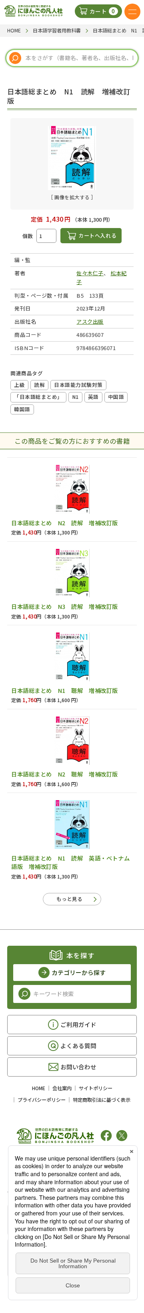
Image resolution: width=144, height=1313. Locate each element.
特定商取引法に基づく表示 (101, 1099)
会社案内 (62, 1088)
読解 (39, 384)
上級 (19, 384)
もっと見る (69, 899)
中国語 (116, 396)
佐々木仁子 (90, 273)
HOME (38, 1088)
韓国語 (22, 409)
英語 (93, 396)
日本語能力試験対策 (78, 384)
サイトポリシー (95, 1088)
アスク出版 (90, 321)
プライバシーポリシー (42, 1099)
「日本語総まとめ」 (38, 396)
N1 (75, 396)
